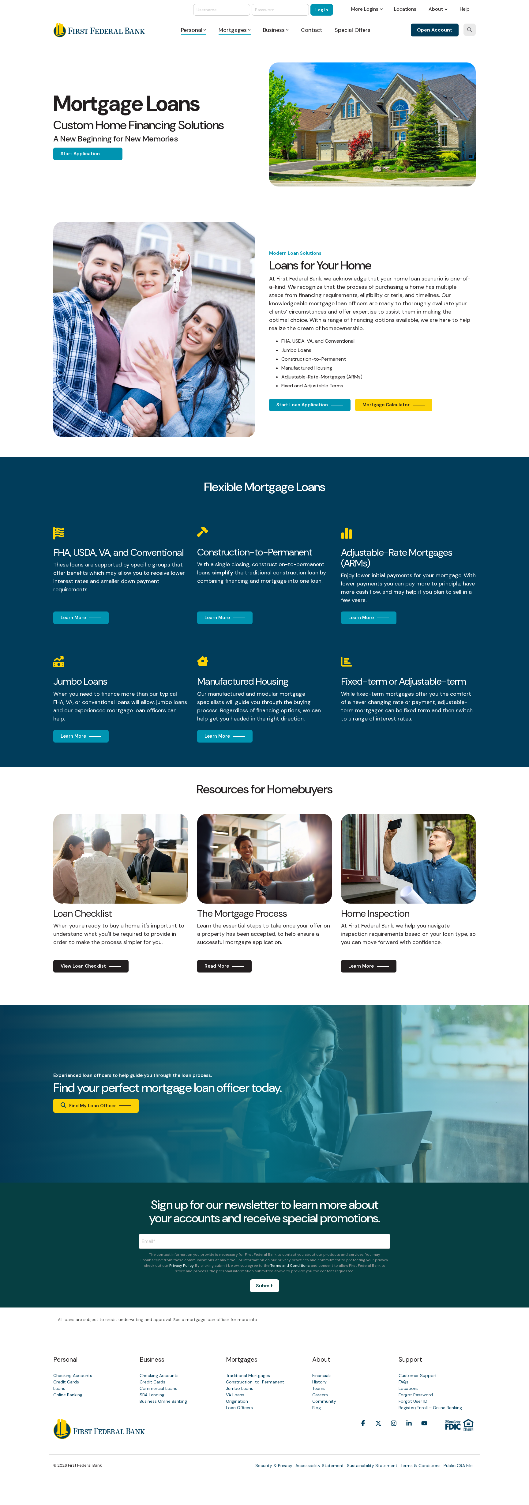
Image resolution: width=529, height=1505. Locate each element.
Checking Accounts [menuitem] (72, 1375)
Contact (311, 30)
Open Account (434, 30)
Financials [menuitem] (322, 1375)
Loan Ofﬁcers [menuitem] (239, 1407)
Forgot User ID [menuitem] (413, 1401)
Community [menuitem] (324, 1401)
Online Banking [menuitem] (67, 1395)
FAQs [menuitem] (403, 1382)
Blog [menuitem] (316, 1407)
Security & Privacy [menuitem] (273, 1465)
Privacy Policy (181, 1265)
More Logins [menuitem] (364, 9)
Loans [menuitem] (59, 1388)
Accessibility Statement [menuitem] (319, 1465)
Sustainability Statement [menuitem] (372, 1465)
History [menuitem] (319, 1382)
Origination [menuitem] (237, 1401)
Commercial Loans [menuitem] (158, 1388)
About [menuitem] (436, 9)
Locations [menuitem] (405, 9)
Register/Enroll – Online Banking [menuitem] (430, 1407)
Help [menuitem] (465, 9)
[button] (363, 1433)
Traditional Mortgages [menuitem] (248, 1375)
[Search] (469, 30)
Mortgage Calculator (386, 405)
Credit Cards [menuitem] (66, 1382)
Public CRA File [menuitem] (458, 1465)
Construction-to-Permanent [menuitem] (255, 1382)
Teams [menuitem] (318, 1388)
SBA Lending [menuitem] (152, 1395)
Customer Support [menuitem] (418, 1375)
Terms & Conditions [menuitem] (420, 1465)
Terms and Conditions (290, 1265)
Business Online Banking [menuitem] (163, 1401)
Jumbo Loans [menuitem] (239, 1388)
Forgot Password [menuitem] (416, 1395)
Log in (321, 10)
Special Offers (352, 30)
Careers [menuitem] (320, 1395)
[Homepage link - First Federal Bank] (99, 1436)
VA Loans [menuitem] (235, 1395)
